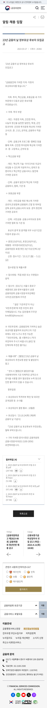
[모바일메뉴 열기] (43, 8)
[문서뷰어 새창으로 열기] (16, 470)
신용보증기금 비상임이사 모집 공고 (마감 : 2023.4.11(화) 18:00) (33, 542)
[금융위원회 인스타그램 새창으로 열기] (34, 695)
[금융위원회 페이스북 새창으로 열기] (13, 695)
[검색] (37, 7)
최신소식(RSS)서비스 (12, 642)
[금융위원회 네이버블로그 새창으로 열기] (18, 695)
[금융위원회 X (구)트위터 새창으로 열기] (29, 695)
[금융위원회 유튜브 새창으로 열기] (23, 695)
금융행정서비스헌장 (11, 628)
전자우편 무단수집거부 (13, 633)
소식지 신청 (38, 637)
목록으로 (23, 513)
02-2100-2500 (20, 666)
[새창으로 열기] (14, 701)
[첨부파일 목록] (39, 459)
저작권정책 (31, 633)
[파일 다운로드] (21, 470)
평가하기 (23, 589)
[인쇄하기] (42, 17)
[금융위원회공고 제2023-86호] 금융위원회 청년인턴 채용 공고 (13, 542)
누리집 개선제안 (23, 637)
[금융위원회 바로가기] (13, 7)
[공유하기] (34, 17)
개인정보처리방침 (31, 628)
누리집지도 (7, 637)
